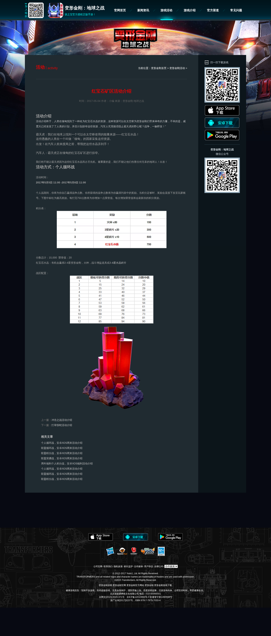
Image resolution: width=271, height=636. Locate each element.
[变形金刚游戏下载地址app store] (222, 114)
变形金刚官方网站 (135, 585)
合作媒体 (138, 566)
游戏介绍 (190, 10)
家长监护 (128, 566)
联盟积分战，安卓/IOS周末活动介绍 (61, 453)
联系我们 (108, 566)
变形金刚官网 (119, 585)
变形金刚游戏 (105, 585)
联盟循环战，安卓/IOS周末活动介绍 (61, 448)
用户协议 (148, 566)
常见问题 (236, 10)
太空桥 (130, 121)
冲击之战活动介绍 (61, 419)
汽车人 (104, 126)
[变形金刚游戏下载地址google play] (222, 139)
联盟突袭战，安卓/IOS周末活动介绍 (61, 458)
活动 (182, 68)
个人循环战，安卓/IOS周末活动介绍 (61, 442)
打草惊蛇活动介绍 (61, 425)
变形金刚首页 (158, 68)
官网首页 (120, 10)
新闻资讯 (143, 10)
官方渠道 (213, 10)
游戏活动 (166, 10)
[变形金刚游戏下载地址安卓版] (222, 126)
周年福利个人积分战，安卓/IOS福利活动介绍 (67, 463)
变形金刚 (142, 121)
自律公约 (158, 566)
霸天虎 (127, 126)
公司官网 (97, 566)
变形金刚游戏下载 (163, 585)
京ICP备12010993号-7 (138, 597)
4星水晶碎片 (119, 262)
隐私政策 (118, 566)
